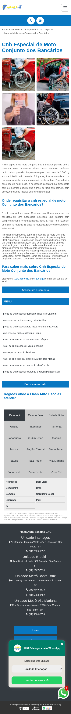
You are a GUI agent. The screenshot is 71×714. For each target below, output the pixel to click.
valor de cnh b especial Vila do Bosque (23, 346)
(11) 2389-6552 (22, 278)
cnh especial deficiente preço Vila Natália (24, 320)
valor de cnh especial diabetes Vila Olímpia (25, 339)
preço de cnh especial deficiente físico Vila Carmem (29, 313)
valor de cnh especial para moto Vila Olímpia (26, 365)
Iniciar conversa (36, 680)
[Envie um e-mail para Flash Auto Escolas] (40, 20)
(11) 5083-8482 (36, 595)
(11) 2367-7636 (36, 570)
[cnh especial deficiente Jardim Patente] (18, 74)
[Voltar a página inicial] (12, 7)
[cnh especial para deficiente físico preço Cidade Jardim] (53, 74)
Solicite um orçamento (35, 289)
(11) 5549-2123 (36, 589)
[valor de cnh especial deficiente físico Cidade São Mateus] (53, 109)
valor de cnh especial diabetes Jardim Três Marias (29, 359)
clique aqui (39, 278)
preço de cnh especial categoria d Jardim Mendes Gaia (31, 371)
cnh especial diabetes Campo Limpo (22, 333)
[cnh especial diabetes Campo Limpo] (18, 109)
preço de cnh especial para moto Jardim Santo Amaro (30, 326)
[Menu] (65, 7)
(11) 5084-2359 (36, 614)
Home (35, 630)
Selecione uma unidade (36, 661)
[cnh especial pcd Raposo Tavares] (18, 143)
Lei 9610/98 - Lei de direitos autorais (41, 520)
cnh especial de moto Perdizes (19, 352)
